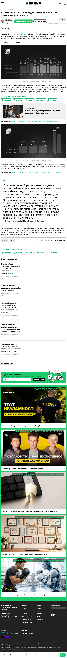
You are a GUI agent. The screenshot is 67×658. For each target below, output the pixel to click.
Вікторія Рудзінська (8, 19)
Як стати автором (26, 619)
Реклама (39, 616)
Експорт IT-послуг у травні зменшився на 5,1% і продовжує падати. (35, 121)
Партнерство (40, 619)
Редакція (24, 608)
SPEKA (5, 643)
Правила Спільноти (27, 616)
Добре (63, 655)
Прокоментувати (59, 240)
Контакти (39, 608)
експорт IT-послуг (21, 34)
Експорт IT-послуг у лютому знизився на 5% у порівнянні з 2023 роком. (37, 172)
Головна (3, 8)
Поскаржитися (45, 240)
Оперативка (9, 9)
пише (8, 42)
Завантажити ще (7, 363)
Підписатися (41, 21)
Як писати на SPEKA (27, 622)
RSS (37, 630)
